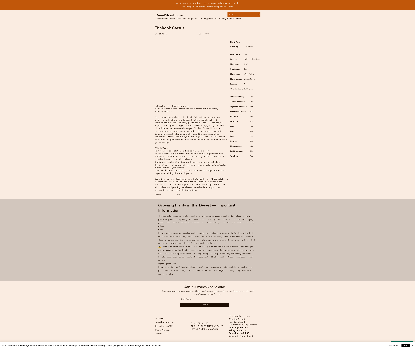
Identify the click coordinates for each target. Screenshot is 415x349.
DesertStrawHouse (169, 15)
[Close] (412, 345)
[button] (181, 18)
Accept (405, 345)
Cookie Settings (393, 345)
